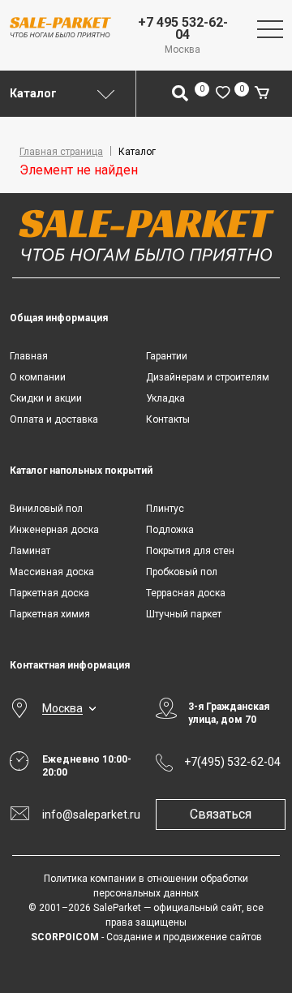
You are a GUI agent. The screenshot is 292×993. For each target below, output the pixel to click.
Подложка (170, 529)
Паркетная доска (49, 593)
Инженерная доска (54, 529)
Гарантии (166, 356)
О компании (38, 377)
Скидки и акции (46, 398)
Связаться (220, 814)
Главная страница (61, 151)
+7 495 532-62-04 (183, 28)
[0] (223, 93)
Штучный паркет (183, 614)
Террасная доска (185, 593)
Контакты (168, 419)
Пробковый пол (181, 572)
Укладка (165, 398)
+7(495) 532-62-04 (232, 761)
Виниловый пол (46, 508)
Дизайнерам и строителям (207, 377)
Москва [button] (62, 708)
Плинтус (165, 508)
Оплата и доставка (54, 419)
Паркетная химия (50, 614)
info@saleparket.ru (89, 814)
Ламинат (30, 551)
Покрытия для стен (190, 551)
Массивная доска (52, 572)
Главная (29, 356)
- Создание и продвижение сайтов (146, 937)
